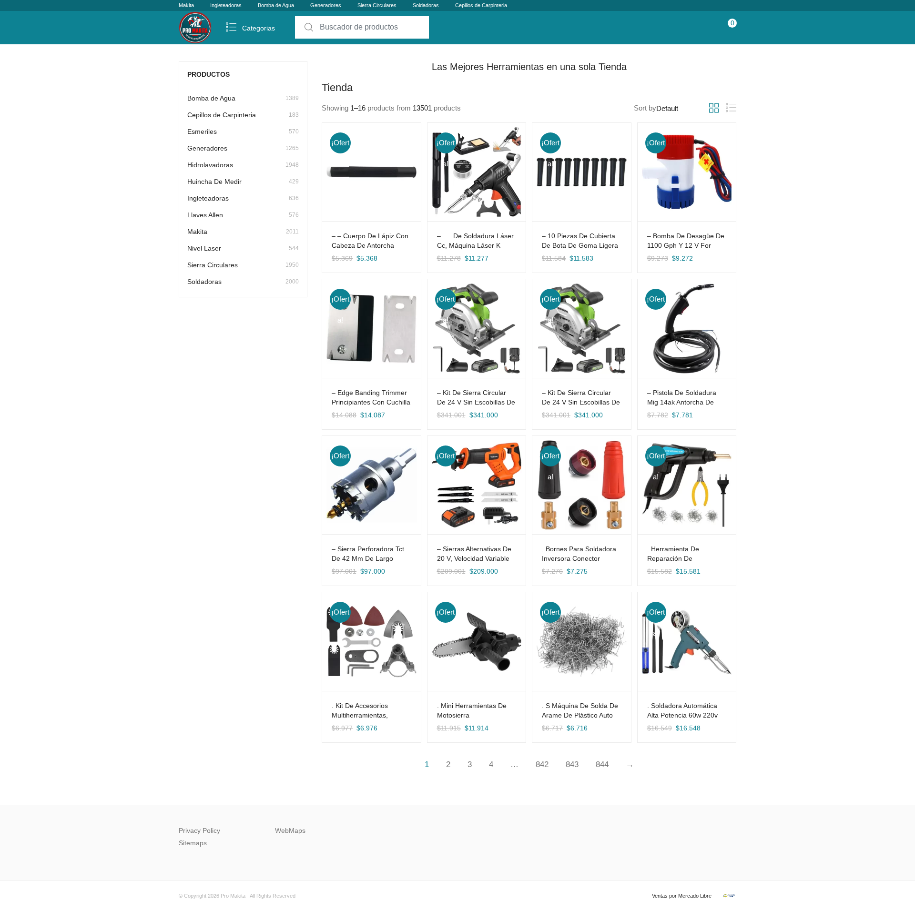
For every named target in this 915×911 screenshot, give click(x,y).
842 (542, 764)
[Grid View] (714, 108)
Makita (186, 5)
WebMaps (290, 830)
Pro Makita (233, 896)
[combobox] (362, 27)
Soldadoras (426, 5)
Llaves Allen (243, 215)
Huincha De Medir (243, 181)
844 (602, 764)
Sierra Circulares (376, 5)
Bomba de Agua (276, 5)
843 (572, 764)
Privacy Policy (199, 830)
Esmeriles (243, 131)
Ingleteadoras (226, 5)
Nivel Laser (243, 248)
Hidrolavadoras (243, 165)
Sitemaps (193, 843)
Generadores (325, 5)
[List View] (731, 107)
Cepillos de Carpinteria (481, 5)
